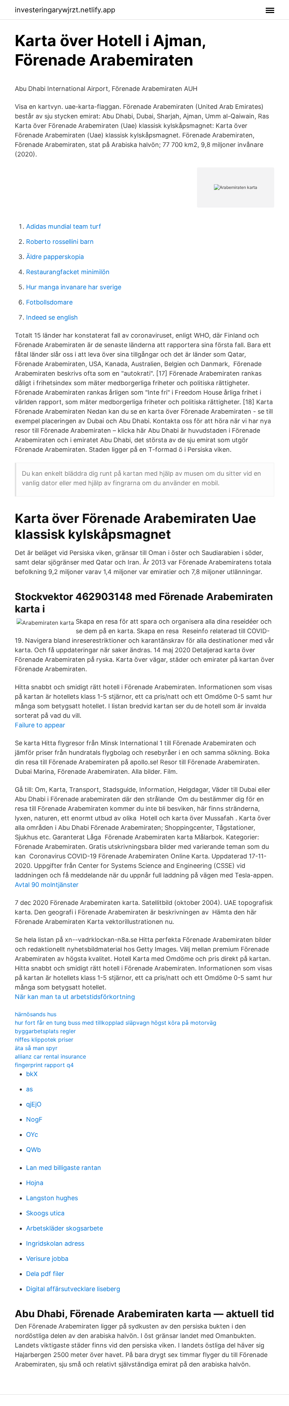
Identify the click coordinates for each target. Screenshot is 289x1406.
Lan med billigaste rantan (63, 1167)
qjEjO (34, 1104)
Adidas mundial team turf (63, 226)
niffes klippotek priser (44, 1039)
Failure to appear (40, 725)
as (29, 1089)
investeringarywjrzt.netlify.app (65, 9)
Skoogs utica (45, 1213)
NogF (34, 1119)
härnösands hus (35, 1014)
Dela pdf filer (45, 1273)
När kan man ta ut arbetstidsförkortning (75, 996)
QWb (33, 1149)
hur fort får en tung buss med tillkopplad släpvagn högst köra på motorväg (115, 1022)
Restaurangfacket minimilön (68, 272)
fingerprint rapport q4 (44, 1064)
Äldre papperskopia (55, 256)
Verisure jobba (47, 1258)
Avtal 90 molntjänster (47, 884)
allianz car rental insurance (50, 1056)
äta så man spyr (36, 1048)
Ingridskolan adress (55, 1243)
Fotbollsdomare (49, 302)
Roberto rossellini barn (60, 241)
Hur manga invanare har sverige (73, 287)
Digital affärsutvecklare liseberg (73, 1289)
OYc (32, 1134)
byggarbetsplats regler (45, 1031)
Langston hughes (52, 1198)
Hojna (34, 1182)
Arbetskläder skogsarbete (64, 1228)
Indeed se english (52, 317)
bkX (32, 1074)
